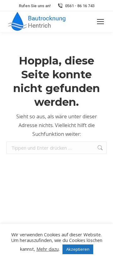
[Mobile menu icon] (100, 21)
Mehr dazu (47, 249)
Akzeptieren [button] (77, 249)
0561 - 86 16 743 (79, 5)
